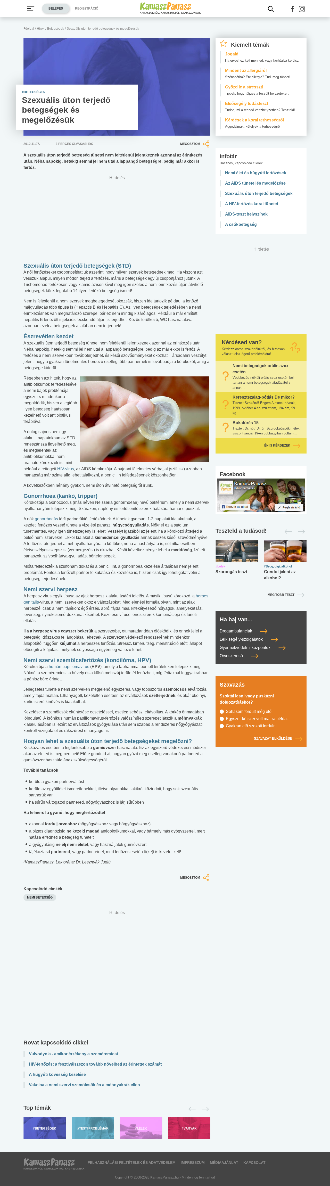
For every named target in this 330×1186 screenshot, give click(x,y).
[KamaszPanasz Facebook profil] (261, 495)
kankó (67, 496)
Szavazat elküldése (273, 738)
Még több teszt (281, 595)
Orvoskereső (232, 656)
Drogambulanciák (236, 631)
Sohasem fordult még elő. (249, 711)
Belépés (55, 8)
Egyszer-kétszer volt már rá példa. (257, 718)
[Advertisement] (116, 976)
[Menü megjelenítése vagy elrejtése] (30, 8)
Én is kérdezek (277, 445)
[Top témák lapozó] (116, 1109)
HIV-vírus (65, 469)
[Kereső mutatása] (271, 9)
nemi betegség (40, 897)
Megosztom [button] (190, 144)
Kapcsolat (254, 1162)
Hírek (40, 28)
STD (123, 265)
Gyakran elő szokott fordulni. (252, 726)
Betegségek (55, 28)
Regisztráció (86, 8)
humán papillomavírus (69, 666)
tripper (87, 496)
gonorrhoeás (46, 519)
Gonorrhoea (40, 496)
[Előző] (190, 1109)
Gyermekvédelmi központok (245, 647)
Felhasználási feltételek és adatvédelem (132, 1162)
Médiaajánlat (224, 1162)
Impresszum (193, 1162)
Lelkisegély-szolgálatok (242, 639)
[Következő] (203, 1109)
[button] (292, 9)
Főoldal (28, 28)
